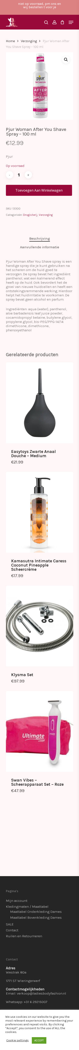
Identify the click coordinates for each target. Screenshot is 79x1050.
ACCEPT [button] (39, 1040)
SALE (10, 924)
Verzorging (29, 41)
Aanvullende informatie (39, 247)
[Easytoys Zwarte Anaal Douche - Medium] (39, 402)
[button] (66, 59)
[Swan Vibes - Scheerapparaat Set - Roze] (39, 731)
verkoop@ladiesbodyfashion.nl (41, 993)
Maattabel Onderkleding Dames (36, 911)
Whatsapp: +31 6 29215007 (26, 1002)
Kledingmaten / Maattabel (27, 906)
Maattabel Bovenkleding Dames (36, 917)
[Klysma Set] (39, 626)
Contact (12, 930)
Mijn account (16, 900)
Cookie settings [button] (17, 1040)
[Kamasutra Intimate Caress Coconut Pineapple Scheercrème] (39, 512)
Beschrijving (39, 238)
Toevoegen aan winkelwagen (39, 190)
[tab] (39, 238)
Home (10, 41)
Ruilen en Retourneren (24, 936)
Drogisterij (30, 215)
